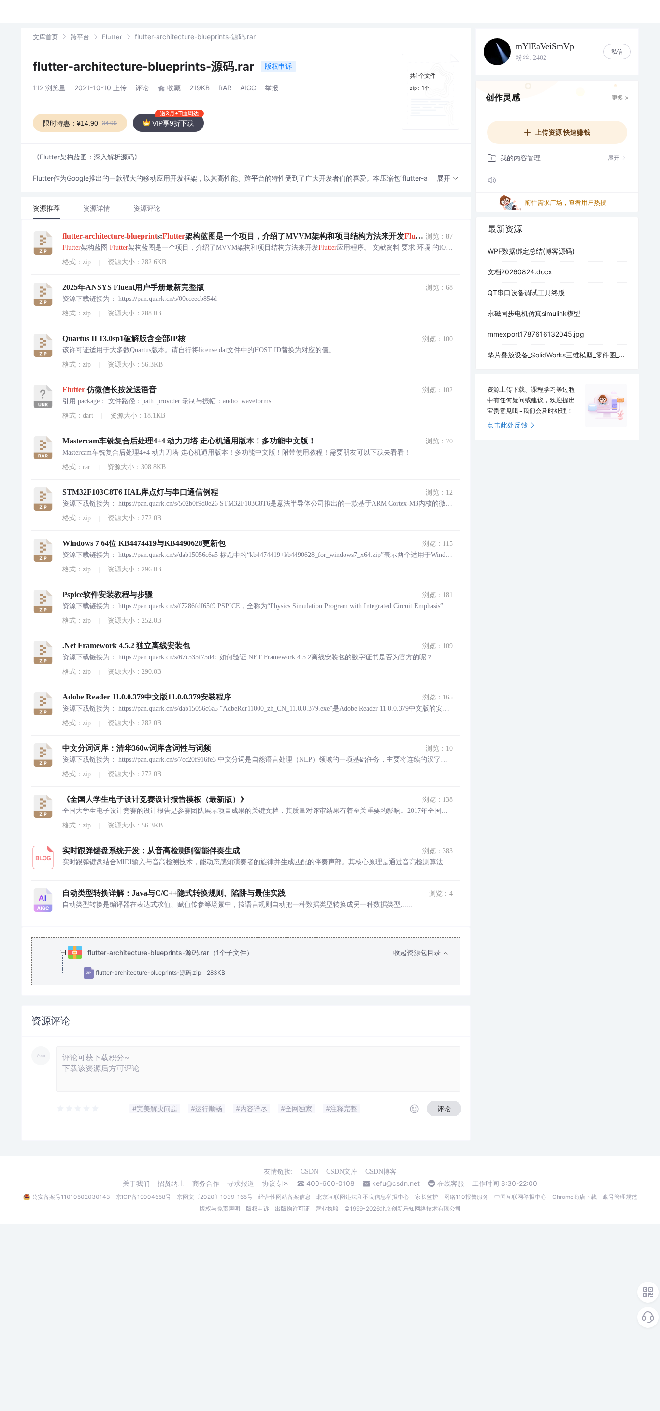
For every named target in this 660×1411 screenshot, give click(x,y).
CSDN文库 (342, 1171)
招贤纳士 (171, 1183)
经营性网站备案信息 (284, 1196)
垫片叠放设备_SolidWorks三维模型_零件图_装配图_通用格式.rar (557, 355)
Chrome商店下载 (574, 1196)
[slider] (78, 1108)
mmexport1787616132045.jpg (536, 334)
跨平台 (80, 37)
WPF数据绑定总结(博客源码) (531, 251)
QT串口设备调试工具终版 (526, 292)
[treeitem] (253, 962)
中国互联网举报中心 (520, 1196)
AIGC (248, 88)
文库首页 (45, 37)
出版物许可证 (292, 1208)
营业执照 (327, 1208)
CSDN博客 (381, 1171)
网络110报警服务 (466, 1196)
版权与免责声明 (220, 1208)
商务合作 (205, 1183)
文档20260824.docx (520, 272)
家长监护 (426, 1196)
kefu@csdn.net (396, 1183)
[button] (448, 178)
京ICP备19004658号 (143, 1196)
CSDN (309, 1171)
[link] (45, 36)
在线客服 (450, 1183)
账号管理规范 (620, 1196)
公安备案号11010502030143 (71, 1196)
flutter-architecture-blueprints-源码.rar (145, 66)
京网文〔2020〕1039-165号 (215, 1196)
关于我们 (136, 1183)
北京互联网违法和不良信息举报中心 (362, 1196)
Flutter (112, 37)
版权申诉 (278, 66)
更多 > (620, 97)
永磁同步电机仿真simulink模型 (534, 313)
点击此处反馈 (507, 425)
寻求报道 (240, 1183)
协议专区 (275, 1183)
